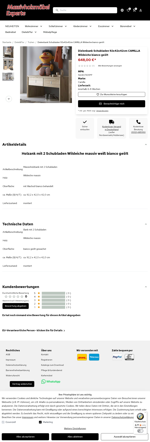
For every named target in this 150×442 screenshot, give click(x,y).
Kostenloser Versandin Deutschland (111, 128)
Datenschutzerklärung (122, 417)
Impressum (27, 417)
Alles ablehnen (75, 436)
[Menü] (145, 413)
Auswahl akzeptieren (124, 436)
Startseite (6, 42)
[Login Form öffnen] (141, 10)
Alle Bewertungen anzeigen (110, 66)
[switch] (140, 431)
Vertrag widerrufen (22, 383)
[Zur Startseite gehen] (28, 10)
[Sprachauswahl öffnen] (122, 10)
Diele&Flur (19, 42)
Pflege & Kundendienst (51, 370)
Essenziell (11, 422)
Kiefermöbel (46, 375)
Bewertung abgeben (15, 305)
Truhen (31, 42)
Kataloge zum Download (52, 365)
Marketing (48, 422)
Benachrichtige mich (114, 103)
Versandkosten (102, 111)
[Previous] (9, 50)
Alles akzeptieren (25, 436)
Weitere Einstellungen (75, 428)
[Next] (9, 99)
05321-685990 (138, 132)
